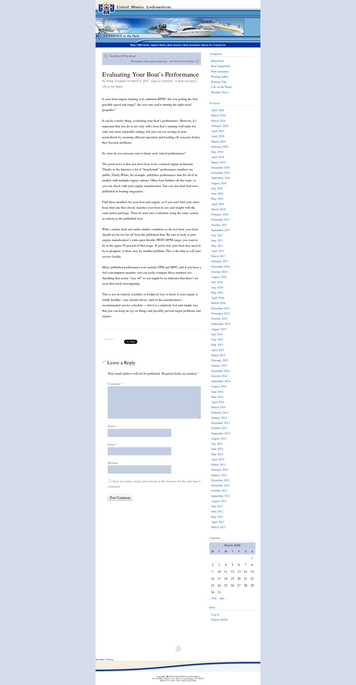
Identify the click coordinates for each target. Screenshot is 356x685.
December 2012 (220, 480)
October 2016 (219, 272)
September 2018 (220, 178)
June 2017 (217, 240)
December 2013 (220, 423)
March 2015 (218, 355)
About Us (206, 45)
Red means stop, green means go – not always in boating (162, 61)
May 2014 (217, 397)
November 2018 (220, 173)
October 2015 (219, 319)
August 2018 (218, 183)
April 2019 (217, 157)
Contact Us (219, 45)
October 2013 (219, 428)
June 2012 (217, 511)
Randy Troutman (116, 81)
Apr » (223, 598)
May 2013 (217, 454)
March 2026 (218, 115)
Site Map (100, 659)
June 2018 (217, 193)
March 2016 (218, 303)
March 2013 (218, 464)
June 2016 (217, 287)
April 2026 (217, 110)
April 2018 (217, 204)
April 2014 (217, 402)
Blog (133, 45)
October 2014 (219, 376)
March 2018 (218, 209)
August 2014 (218, 386)
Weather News (220, 92)
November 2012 (220, 485)
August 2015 (218, 329)
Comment (115, 384)
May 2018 (217, 199)
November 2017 (220, 219)
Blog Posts (217, 61)
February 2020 (219, 147)
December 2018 (220, 167)
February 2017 (219, 261)
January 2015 (219, 365)
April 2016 (217, 298)
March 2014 (218, 407)
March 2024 (218, 121)
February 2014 (219, 412)
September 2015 (220, 324)
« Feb (213, 598)
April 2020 (217, 136)
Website (113, 463)
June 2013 (217, 449)
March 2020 (218, 141)
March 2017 (218, 256)
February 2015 (219, 360)
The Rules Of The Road (122, 56)
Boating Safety (219, 76)
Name (113, 426)
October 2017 (219, 225)
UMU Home (143, 45)
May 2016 (217, 293)
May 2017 (217, 246)
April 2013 (217, 459)
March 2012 (218, 527)
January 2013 (219, 475)
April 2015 (217, 350)
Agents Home (158, 45)
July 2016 (217, 282)
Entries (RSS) (219, 619)
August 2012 (218, 501)
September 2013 (220, 433)
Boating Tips (219, 82)
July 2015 (217, 334)
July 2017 (217, 235)
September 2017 (220, 230)
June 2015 (217, 339)
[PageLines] (178, 652)
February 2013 (219, 470)
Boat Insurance (191, 45)
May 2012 (217, 517)
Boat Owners (174, 45)
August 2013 (218, 438)
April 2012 (217, 522)
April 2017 (217, 251)
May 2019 (217, 152)
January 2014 (219, 418)
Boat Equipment (220, 66)
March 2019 (218, 162)
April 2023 (217, 131)
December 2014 (220, 371)
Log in (215, 614)
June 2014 (217, 392)
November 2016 (220, 267)
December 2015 (220, 308)
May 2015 (217, 345)
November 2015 (220, 313)
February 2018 (219, 214)
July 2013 (217, 444)
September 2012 (220, 496)
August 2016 (218, 277)
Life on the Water (112, 86)
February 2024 (219, 126)
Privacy (110, 659)
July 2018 (217, 188)
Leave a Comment (162, 81)
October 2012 (219, 490)
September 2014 (220, 381)
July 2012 (217, 506)
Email (113, 444)
